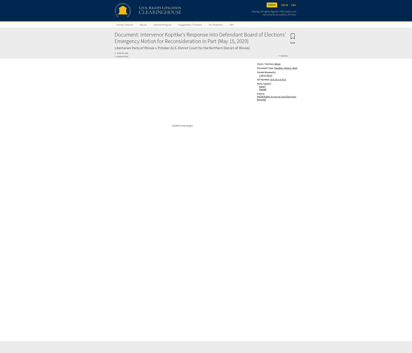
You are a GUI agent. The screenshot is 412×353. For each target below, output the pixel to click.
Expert (262, 86)
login (293, 5)
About (143, 24)
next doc (284, 56)
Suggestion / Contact (190, 24)
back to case (122, 53)
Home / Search (124, 24)
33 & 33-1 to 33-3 (278, 79)
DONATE (272, 5)
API (231, 24)
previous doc (122, 56)
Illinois (278, 64)
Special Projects (163, 24)
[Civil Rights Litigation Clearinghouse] (139, 10)
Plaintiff (263, 89)
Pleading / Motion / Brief (285, 68)
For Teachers (216, 24)
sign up (284, 5)
